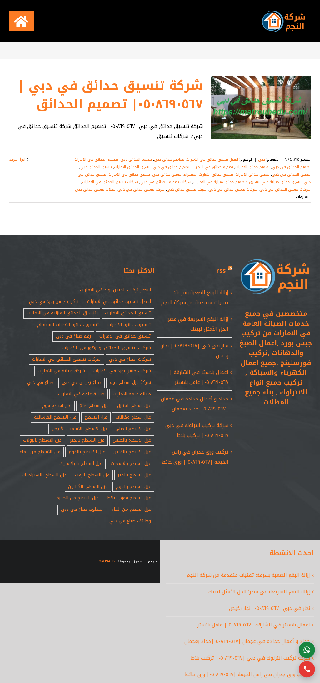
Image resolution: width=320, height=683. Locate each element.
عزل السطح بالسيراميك (44, 475)
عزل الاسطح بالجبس (132, 440)
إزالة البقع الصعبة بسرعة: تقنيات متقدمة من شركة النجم (194, 297)
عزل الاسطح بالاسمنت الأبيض (80, 428)
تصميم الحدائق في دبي (291, 166)
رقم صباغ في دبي (73, 336)
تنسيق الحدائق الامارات (132, 166)
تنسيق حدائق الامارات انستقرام (208, 174)
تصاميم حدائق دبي (169, 159)
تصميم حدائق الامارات (252, 166)
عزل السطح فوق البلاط (129, 498)
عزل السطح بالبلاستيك (80, 463)
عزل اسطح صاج (94, 405)
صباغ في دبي (40, 382)
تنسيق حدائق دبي (167, 174)
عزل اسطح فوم (56, 405)
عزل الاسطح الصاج (133, 428)
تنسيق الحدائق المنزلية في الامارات (62, 313)
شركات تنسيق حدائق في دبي (233, 189)
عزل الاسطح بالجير (87, 440)
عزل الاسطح (96, 417)
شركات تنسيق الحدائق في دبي (285, 189)
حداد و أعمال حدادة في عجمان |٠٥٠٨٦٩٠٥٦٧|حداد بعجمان (194, 404)
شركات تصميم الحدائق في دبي (165, 181)
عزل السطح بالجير (134, 475)
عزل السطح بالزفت (92, 475)
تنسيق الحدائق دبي (96, 166)
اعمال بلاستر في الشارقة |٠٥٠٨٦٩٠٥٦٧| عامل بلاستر (198, 377)
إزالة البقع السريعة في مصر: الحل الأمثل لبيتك (197, 324)
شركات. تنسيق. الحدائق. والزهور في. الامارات (106, 348)
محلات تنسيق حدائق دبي (95, 189)
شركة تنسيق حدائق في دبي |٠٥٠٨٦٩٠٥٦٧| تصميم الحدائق (110, 95)
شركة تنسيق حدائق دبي (187, 189)
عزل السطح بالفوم (133, 486)
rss (221, 270)
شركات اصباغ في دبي (130, 359)
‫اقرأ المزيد (18, 159)
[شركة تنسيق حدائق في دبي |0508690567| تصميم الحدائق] (261, 107)
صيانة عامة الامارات (132, 394)
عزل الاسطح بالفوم (87, 452)
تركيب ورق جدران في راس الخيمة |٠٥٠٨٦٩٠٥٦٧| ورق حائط (194, 457)
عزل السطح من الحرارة (78, 498)
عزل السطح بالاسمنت (131, 463)
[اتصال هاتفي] (307, 669)
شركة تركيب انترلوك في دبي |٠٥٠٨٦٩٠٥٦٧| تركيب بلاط (194, 430)
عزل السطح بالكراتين (88, 486)
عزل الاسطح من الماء (39, 452)
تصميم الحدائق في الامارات (96, 159)
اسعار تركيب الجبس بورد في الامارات (115, 290)
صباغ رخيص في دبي (81, 382)
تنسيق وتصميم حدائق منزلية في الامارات (226, 181)
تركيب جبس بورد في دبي (54, 301)
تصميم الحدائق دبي (136, 159)
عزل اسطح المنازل (134, 405)
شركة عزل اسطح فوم (130, 382)
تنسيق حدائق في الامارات (129, 174)
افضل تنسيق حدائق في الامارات (212, 159)
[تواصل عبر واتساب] (307, 650)
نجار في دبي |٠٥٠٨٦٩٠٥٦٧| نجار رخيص (269, 608)
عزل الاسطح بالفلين (132, 452)
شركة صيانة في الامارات (61, 371)
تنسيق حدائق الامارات (252, 174)
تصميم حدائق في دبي (171, 166)
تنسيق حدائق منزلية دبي (282, 181)
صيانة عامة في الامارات (81, 394)
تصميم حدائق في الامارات (212, 166)
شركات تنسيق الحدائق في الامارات (110, 181)
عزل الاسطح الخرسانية (55, 417)
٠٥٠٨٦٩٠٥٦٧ (106, 561)
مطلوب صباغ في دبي (82, 509)
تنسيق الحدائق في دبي (291, 174)
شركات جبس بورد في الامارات (122, 371)
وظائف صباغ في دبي (130, 521)
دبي (261, 159)
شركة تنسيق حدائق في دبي (141, 189)
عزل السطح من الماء (131, 509)
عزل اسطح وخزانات (133, 417)
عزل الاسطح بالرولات (42, 440)
